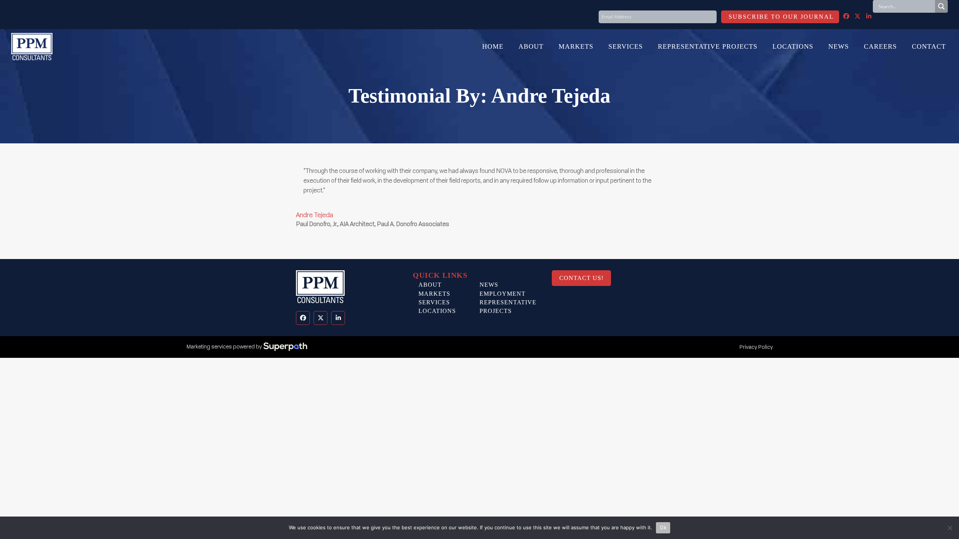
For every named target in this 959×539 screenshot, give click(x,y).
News (489, 284)
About (430, 284)
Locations (437, 311)
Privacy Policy (756, 346)
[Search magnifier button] (941, 6)
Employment (503, 293)
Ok (663, 527)
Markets (434, 293)
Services (434, 302)
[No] (949, 528)
